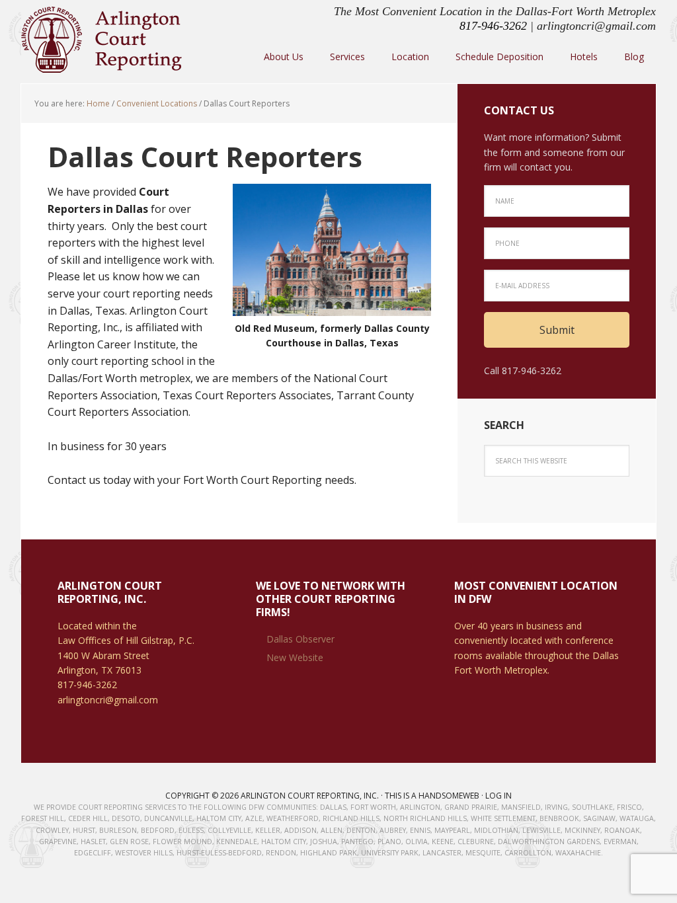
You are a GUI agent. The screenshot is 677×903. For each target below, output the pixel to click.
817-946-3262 (493, 25)
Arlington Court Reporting (107, 40)
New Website (294, 657)
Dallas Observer (300, 639)
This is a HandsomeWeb (432, 795)
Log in (498, 795)
